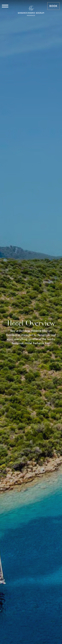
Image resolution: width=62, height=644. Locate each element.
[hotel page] (31, 6)
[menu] (5, 6)
